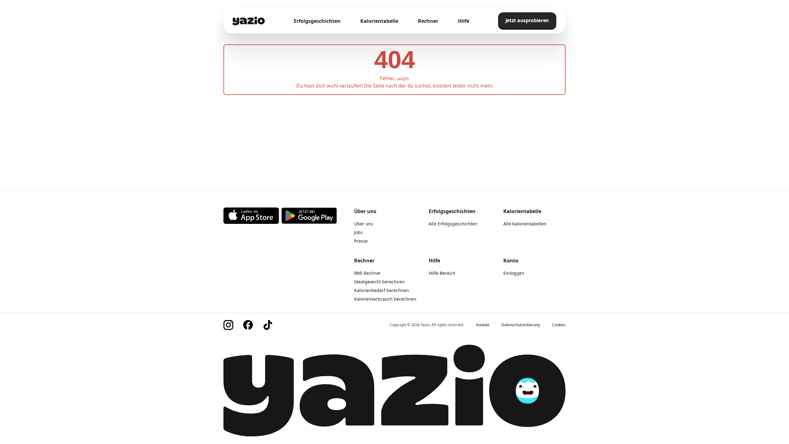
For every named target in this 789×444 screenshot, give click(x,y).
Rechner (428, 21)
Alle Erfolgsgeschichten (453, 224)
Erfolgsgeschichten (317, 21)
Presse (361, 241)
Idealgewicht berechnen (379, 282)
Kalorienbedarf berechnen (381, 290)
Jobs (358, 232)
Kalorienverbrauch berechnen (385, 299)
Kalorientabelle (379, 21)
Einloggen (513, 273)
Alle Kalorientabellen (524, 224)
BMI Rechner (367, 273)
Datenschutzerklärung (520, 325)
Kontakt (482, 325)
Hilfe (463, 21)
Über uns (363, 224)
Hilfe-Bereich (442, 273)
